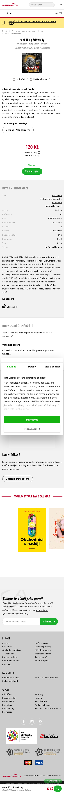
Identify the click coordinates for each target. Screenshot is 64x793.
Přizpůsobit (30, 429)
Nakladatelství (9, 698)
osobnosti (57, 202)
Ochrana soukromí (43, 653)
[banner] (16, 3)
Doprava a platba (10, 657)
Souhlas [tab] (11, 366)
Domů (4, 31)
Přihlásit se (49, 621)
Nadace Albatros (42, 705)
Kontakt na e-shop (10, 677)
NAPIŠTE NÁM (54, 781)
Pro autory (7, 705)
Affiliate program (43, 650)
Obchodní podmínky (11, 650)
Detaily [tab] (32, 366)
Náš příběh (7, 694)
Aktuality (6, 643)
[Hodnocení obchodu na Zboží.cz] (49, 735)
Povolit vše (32, 419)
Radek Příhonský (23, 48)
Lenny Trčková (42, 48)
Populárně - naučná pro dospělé (24, 31)
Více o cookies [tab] (52, 366)
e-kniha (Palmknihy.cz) (18, 130)
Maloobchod (8, 701)
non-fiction (57, 195)
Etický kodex (41, 701)
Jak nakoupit (8, 653)
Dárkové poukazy (43, 646)
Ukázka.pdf (10, 306)
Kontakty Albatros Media (46, 677)
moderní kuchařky (53, 206)
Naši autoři (7, 646)
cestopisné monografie (51, 199)
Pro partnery (8, 708)
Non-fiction (45, 31)
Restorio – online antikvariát (48, 708)
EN (61, 4)
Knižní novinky (41, 643)
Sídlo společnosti (10, 681)
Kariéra (38, 698)
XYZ (60, 234)
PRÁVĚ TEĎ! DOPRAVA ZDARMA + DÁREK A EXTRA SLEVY (32, 22)
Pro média (7, 711)
